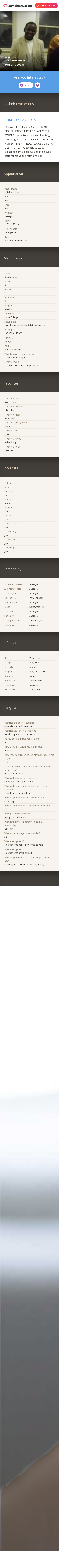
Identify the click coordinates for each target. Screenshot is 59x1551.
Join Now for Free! (46, 5)
